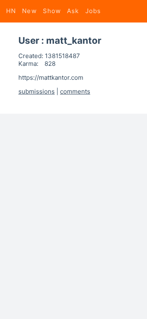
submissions (36, 91)
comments (75, 91)
